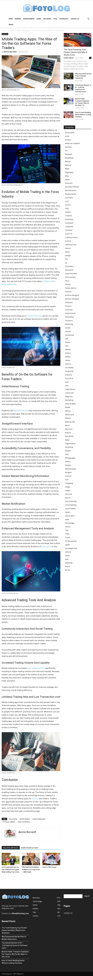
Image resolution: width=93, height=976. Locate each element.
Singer (67, 487)
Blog (67, 176)
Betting (68, 165)
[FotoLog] (46, 8)
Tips (67, 530)
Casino (68, 205)
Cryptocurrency (71, 237)
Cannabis (69, 197)
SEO (66, 479)
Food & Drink (70, 313)
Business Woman (72, 187)
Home (11, 19)
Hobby (67, 357)
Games (39, 19)
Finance (68, 306)
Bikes (67, 169)
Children (68, 216)
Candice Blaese (69, 58)
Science (68, 476)
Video (67, 555)
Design (68, 255)
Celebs (68, 212)
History (68, 353)
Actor (67, 136)
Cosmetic (69, 230)
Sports (67, 512)
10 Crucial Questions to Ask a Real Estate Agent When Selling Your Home (10, 869)
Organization (70, 443)
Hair (67, 346)
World (67, 566)
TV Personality (71, 541)
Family (67, 284)
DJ (66, 263)
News (67, 440)
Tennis (68, 526)
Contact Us (75, 19)
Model (67, 407)
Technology (63, 19)
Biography (69, 172)
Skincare (68, 494)
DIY (66, 259)
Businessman (70, 190)
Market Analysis (25, 819)
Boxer (67, 179)
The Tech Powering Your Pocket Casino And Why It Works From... (75, 52)
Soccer (67, 498)
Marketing (69, 400)
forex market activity (35, 668)
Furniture (69, 320)
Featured (68, 302)
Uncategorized (71, 548)
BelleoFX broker (21, 410)
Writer (67, 570)
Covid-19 (68, 234)
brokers (35, 798)
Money (68, 411)
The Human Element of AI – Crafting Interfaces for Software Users (14, 945)
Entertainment (28, 19)
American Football (72, 143)
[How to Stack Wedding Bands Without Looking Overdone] (68, 114)
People (68, 451)
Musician (69, 429)
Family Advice (70, 288)
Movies (68, 418)
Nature (68, 432)
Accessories (70, 132)
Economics (69, 266)
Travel (11, 24)
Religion (68, 472)
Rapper (68, 465)
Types (67, 545)
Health (67, 349)
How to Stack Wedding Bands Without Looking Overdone (83, 115)
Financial (68, 310)
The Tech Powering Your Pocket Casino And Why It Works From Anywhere (14, 930)
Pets (67, 454)
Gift (66, 338)
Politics (68, 461)
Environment (70, 277)
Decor (67, 252)
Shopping (69, 483)
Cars (67, 201)
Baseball (68, 154)
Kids (67, 382)
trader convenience (24, 822)
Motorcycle (69, 414)
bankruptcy (46, 546)
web (67, 559)
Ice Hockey (69, 367)
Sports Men (69, 516)
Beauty (68, 161)
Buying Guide (70, 194)
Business (18, 19)
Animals (68, 147)
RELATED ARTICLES (10, 848)
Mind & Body (70, 404)
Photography (70, 458)
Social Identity (71, 501)
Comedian (69, 219)
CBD (67, 208)
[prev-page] (3, 876)
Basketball (69, 158)
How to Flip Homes (49, 867)
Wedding (68, 563)
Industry (68, 375)
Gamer (68, 328)
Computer (69, 226)
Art (66, 150)
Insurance (69, 378)
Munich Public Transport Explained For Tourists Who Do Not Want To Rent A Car (15, 954)
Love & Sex (69, 393)
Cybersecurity (70, 244)
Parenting (69, 447)
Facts (67, 281)
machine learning (34, 316)
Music (67, 425)
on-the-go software (9, 822)
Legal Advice (70, 389)
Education (69, 270)
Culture (68, 241)
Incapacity (69, 371)
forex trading (13, 819)
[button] (88, 19)
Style (55, 19)
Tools (67, 534)
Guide (67, 342)
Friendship (69, 317)
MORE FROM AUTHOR (29, 848)
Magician (69, 396)
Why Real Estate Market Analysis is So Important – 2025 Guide (31, 869)
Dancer (68, 248)
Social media (70, 508)
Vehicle (68, 552)
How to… (68, 364)
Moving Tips (70, 422)
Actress (68, 140)
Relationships (70, 469)
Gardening (69, 335)
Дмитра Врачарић (10, 52)
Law (66, 385)
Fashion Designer (72, 295)
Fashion (68, 291)
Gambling (69, 324)
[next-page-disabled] (7, 876)
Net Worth (47, 19)
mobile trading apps (38, 819)
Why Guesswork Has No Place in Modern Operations (83, 76)
